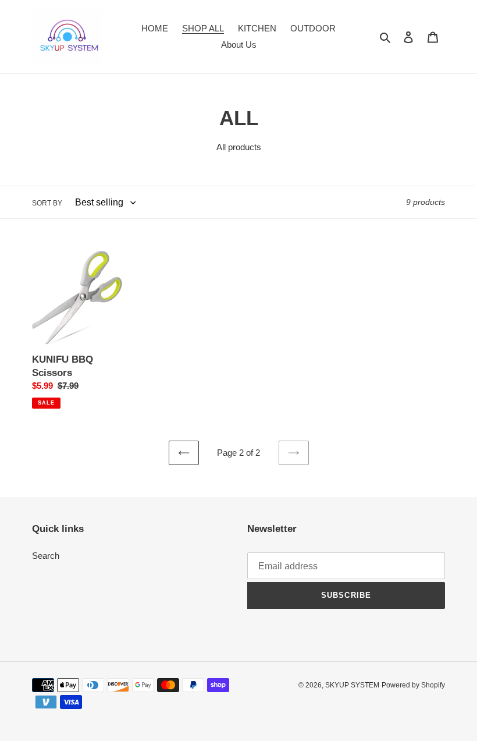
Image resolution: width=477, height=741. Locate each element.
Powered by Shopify (413, 685)
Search (45, 556)
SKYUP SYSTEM (352, 685)
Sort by (47, 203)
